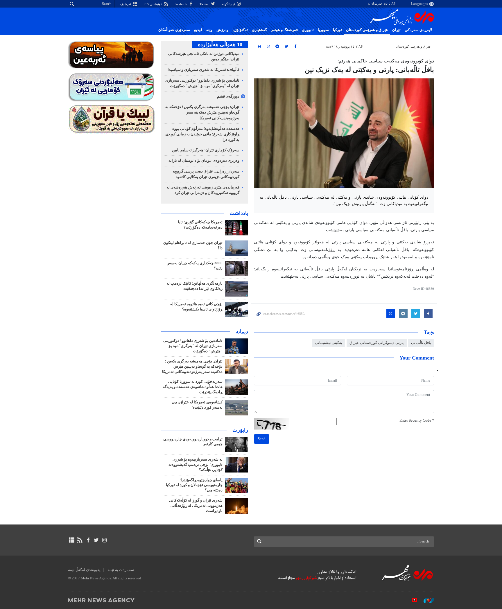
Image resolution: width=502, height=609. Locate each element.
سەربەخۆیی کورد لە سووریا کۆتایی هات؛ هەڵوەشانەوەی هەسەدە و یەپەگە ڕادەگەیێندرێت (193, 387)
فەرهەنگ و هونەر (284, 30)
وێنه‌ (209, 30)
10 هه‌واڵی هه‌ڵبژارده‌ (220, 44)
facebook (181, 4)
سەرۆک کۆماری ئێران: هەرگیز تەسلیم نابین (205, 150)
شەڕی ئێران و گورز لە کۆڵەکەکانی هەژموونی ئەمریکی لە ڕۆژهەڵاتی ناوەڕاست (196, 505)
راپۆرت (240, 430)
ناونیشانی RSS (153, 4)
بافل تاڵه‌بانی (421, 343)
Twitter (205, 4)
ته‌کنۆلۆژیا (240, 30)
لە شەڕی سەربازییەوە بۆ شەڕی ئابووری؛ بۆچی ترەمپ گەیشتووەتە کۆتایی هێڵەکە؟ (195, 464)
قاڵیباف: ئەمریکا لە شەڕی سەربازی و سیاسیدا (203, 70)
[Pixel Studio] (411, 600)
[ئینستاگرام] (104, 540)
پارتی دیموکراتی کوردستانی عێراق (376, 343)
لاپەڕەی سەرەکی (418, 30)
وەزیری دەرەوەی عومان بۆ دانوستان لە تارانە (203, 161)
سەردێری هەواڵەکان (174, 30)
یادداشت (239, 213)
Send (262, 439)
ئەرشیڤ (126, 4)
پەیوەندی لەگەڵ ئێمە (84, 570)
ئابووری (308, 30)
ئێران (396, 30)
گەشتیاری (259, 30)
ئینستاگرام (229, 4)
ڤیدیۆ (198, 30)
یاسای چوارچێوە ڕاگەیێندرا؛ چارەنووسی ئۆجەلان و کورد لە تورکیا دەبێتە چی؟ (194, 485)
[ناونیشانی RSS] (79, 540)
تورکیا (337, 30)
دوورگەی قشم (228, 96)
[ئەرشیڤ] (71, 540)
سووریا (323, 30)
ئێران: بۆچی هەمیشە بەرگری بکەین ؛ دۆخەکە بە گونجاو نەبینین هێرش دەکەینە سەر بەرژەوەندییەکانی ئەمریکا (202, 112)
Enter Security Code (416, 420)
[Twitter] (96, 540)
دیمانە (242, 332)
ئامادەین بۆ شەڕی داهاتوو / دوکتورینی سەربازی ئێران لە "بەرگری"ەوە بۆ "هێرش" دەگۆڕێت (193, 346)
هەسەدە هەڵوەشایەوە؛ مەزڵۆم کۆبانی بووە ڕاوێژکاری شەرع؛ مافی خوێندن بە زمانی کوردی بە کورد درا (202, 134)
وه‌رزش (222, 30)
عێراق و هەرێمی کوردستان (367, 30)
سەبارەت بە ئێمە (120, 570)
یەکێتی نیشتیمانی (328, 343)
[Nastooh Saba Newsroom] (426, 600)
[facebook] (88, 540)
